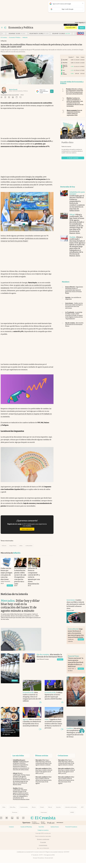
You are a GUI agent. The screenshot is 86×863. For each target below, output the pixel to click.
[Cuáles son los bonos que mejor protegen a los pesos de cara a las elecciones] (7, 562)
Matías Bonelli (13, 89)
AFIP (82, 807)
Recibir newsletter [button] (73, 158)
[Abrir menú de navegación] (2, 27)
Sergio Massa (12, 545)
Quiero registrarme (27, 529)
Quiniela (58, 807)
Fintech (42, 807)
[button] (82, 731)
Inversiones (44, 812)
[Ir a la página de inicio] (5, 27)
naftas (20, 545)
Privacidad (43, 842)
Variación (71, 57)
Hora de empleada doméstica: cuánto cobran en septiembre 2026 (74, 113)
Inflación (25, 37)
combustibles (28, 545)
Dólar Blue (12, 807)
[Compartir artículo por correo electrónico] (16, 97)
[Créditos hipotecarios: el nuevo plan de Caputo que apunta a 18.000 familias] (54, 685)
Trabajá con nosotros (43, 830)
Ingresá (82, 27)
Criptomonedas (24, 807)
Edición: (79, 22)
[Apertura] (26, 823)
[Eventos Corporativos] (35, 823)
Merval (50, 807)
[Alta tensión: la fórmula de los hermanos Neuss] (29, 665)
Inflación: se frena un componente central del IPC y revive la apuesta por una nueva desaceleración (74, 91)
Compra (82, 57)
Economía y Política (14, 37)
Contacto (11, 826)
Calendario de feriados (71, 807)
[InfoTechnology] (60, 823)
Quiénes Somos (55, 826)
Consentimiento (43, 845)
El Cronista (4, 37)
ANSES (72, 812)
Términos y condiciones (43, 839)
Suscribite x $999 (70, 27)
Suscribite (41, 826)
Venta (77, 57)
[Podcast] (51, 823)
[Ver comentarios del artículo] (20, 97)
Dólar (3, 807)
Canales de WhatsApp (26, 826)
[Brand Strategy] (43, 823)
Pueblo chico (67, 142)
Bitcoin (34, 807)
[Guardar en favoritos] (51, 91)
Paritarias (14, 812)
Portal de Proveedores (71, 826)
